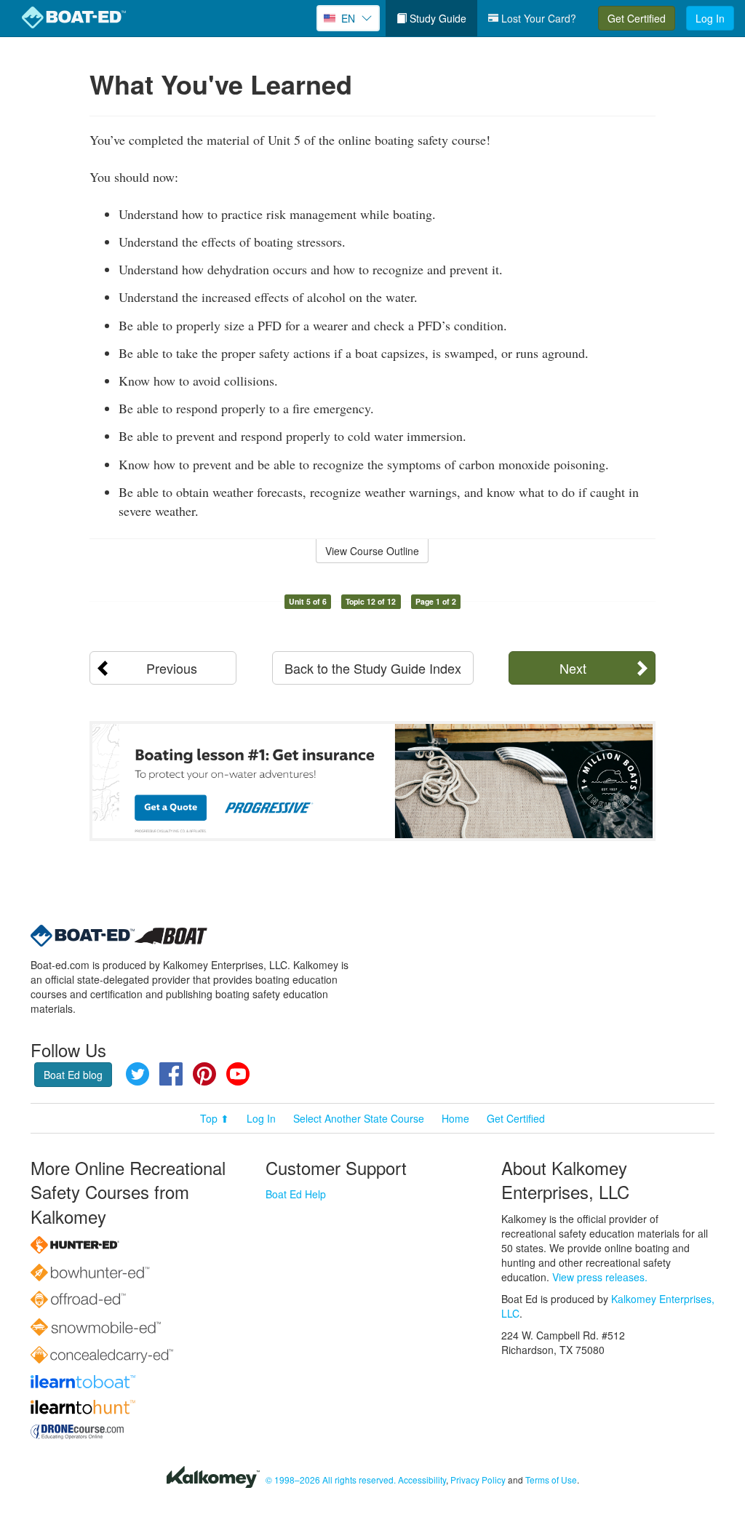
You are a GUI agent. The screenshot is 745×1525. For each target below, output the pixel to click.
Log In (710, 18)
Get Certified (636, 18)
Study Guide (436, 18)
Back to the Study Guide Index (372, 667)
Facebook (171, 1074)
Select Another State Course (358, 1118)
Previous (171, 667)
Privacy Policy (478, 1479)
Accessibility (422, 1479)
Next (572, 667)
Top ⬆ (214, 1118)
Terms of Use (551, 1479)
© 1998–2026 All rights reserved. (331, 1479)
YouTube (238, 1074)
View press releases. (600, 1277)
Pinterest (204, 1074)
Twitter (137, 1074)
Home (455, 1118)
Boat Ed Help (296, 1194)
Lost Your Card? (537, 18)
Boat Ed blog (73, 1074)
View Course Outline (372, 550)
